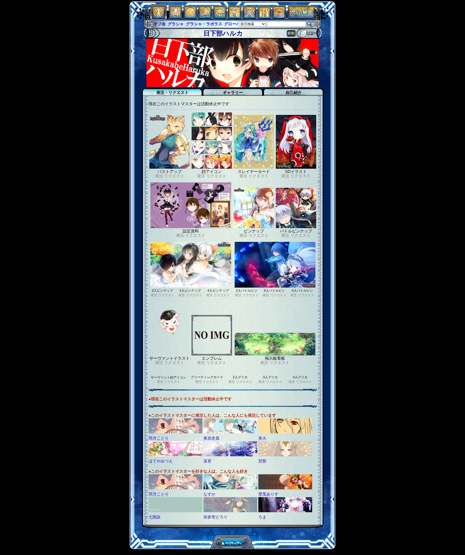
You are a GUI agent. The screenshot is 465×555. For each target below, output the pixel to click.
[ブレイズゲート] (234, 17)
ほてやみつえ (161, 461)
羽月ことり (159, 438)
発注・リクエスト (172, 92)
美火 (262, 438)
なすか (209, 494)
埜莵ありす (268, 494)
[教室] (205, 17)
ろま (262, 517)
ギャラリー (233, 92)
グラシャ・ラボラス (204, 24)
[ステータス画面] (158, 17)
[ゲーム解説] (301, 17)
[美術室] (220, 17)
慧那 (262, 461)
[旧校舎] (279, 17)
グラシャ (176, 24)
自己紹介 (294, 92)
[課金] (190, 17)
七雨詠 (155, 517)
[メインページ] (175, 17)
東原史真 (211, 438)
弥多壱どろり (215, 517)
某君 (207, 461)
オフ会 (160, 24)
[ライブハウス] (249, 17)
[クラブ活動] (264, 17)
